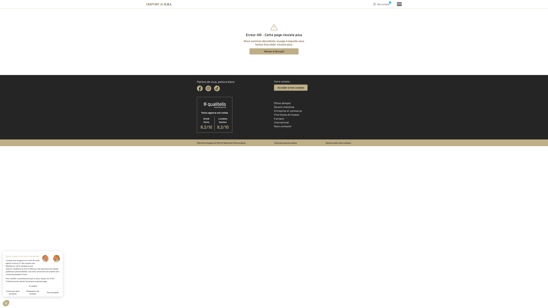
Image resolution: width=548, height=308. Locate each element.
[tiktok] (217, 88)
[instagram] (208, 88)
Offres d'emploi (282, 103)
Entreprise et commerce (288, 110)
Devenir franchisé (284, 107)
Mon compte (383, 4)
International (281, 122)
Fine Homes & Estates (286, 114)
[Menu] (399, 4)
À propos (279, 118)
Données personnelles (285, 142)
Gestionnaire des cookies (338, 142)
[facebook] (200, 88)
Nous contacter (283, 126)
